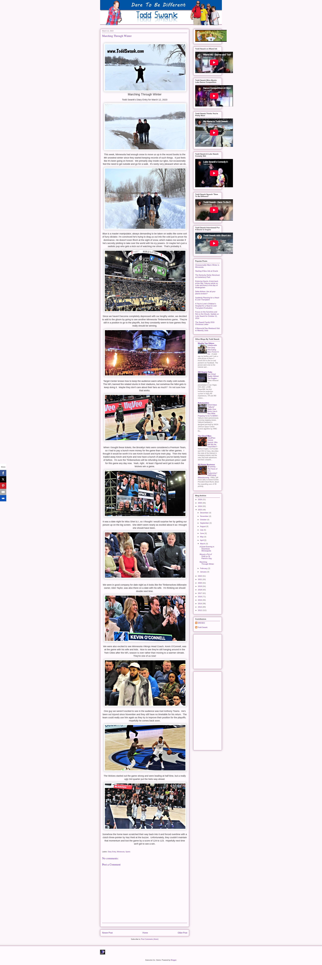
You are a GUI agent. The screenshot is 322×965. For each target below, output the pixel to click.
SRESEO (201, 623)
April (202, 540)
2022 (200, 576)
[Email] (3, 492)
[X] (3, 479)
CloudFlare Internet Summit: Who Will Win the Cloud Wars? (212, 442)
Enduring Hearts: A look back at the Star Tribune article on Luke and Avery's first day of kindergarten (206, 284)
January (203, 572)
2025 (200, 503)
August (203, 526)
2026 (200, 499)
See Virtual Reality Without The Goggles (213, 376)
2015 (200, 600)
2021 (200, 579)
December (204, 513)
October (203, 520)
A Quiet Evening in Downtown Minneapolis (207, 549)
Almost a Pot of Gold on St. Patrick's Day (206, 556)
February (204, 568)
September (204, 523)
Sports (128, 852)
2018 (200, 590)
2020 (200, 583)
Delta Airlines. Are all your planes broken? (205, 292)
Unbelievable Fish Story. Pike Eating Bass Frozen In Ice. (213, 349)
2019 (200, 586)
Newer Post (107, 933)
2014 (200, 604)
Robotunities (203, 403)
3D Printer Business (206, 465)
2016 (200, 597)
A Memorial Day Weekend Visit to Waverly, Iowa (207, 329)
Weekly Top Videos (206, 343)
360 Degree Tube (205, 372)
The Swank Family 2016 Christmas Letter (204, 323)
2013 (200, 607)
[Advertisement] (214, 651)
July (202, 530)
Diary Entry (112, 852)
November (204, 516)
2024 (200, 506)
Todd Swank (202, 627)
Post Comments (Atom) (149, 939)
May (202, 537)
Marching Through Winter (207, 563)
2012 (200, 610)
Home (145, 933)
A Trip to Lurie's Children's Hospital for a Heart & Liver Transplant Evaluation (206, 306)
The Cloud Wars (204, 436)
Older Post (182, 933)
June (202, 533)
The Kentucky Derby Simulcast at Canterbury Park (207, 276)
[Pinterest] (3, 485)
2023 (200, 510)
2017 (200, 593)
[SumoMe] (3, 498)
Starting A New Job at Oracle (206, 271)
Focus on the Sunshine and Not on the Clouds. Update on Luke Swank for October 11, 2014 (207, 315)
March (203, 544)
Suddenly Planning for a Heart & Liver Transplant (207, 299)
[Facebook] (3, 473)
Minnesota (121, 852)
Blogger (173, 960)
